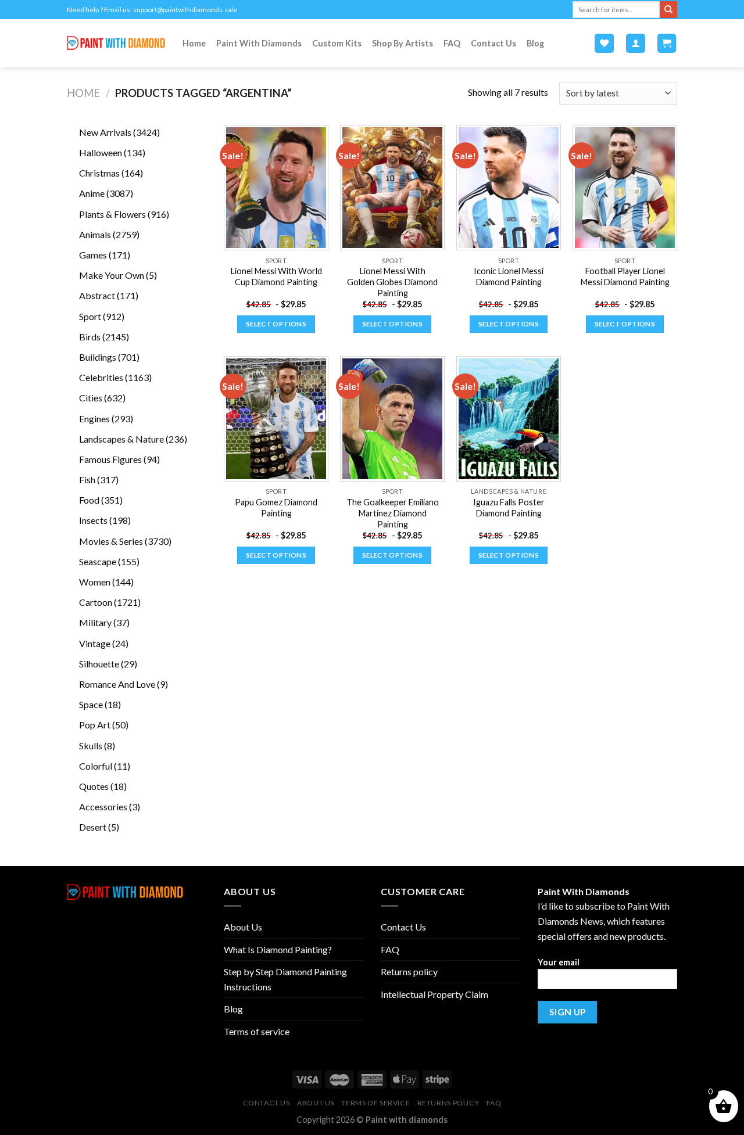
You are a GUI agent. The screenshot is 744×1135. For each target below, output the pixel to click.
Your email (559, 962)
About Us (243, 926)
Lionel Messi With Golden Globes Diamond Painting (392, 281)
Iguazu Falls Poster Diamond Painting (509, 507)
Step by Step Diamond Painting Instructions (285, 979)
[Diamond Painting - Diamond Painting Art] (116, 43)
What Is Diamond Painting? (278, 949)
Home (194, 43)
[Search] (668, 10)
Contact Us (493, 43)
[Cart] (667, 43)
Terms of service (256, 1031)
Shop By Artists (402, 43)
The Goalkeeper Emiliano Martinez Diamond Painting (392, 513)
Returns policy (409, 971)
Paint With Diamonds (259, 43)
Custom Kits (337, 43)
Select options (276, 324)
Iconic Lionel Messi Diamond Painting (508, 276)
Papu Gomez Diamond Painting (276, 507)
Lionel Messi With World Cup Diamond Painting (276, 276)
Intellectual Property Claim (434, 994)
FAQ (451, 43)
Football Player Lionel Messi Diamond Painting (625, 276)
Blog (535, 43)
